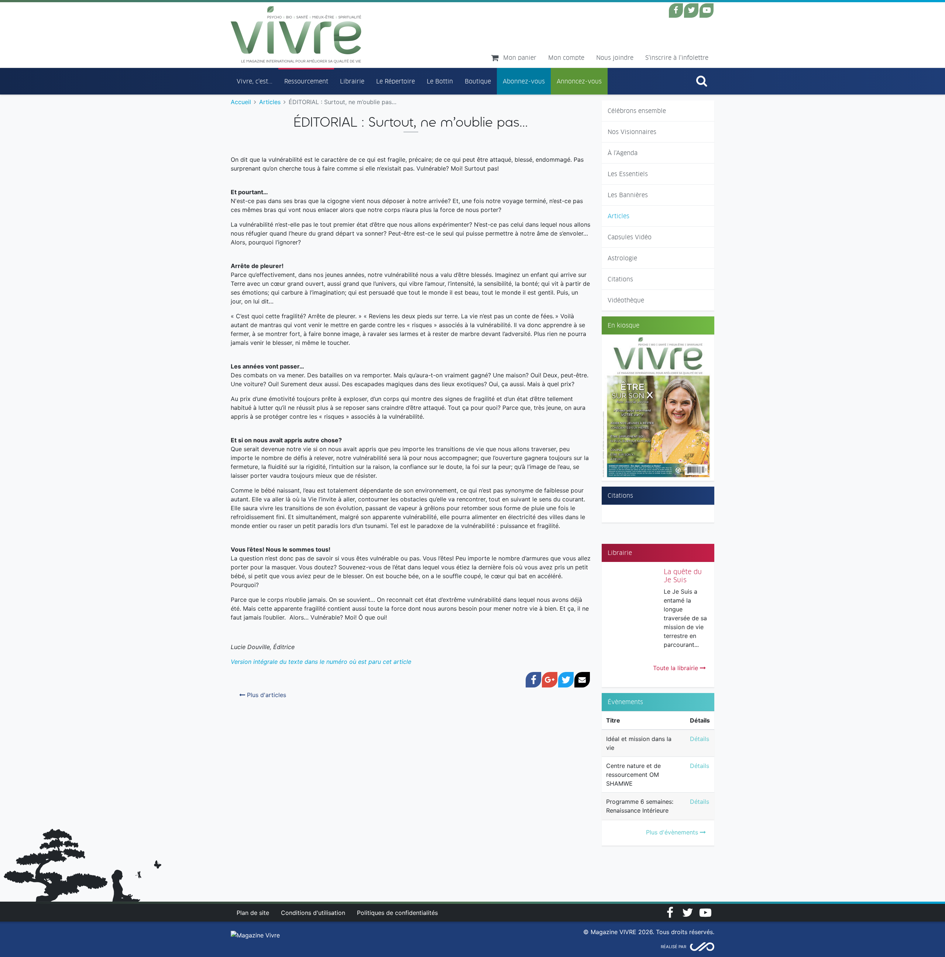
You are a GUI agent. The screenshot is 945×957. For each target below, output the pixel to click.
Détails (699, 738)
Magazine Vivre (296, 34)
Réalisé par (673, 946)
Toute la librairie (676, 668)
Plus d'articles (265, 695)
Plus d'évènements (673, 832)
